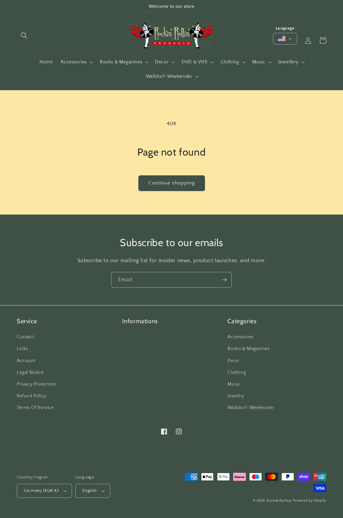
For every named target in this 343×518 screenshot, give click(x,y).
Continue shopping (171, 183)
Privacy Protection (36, 384)
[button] (24, 35)
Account (26, 360)
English (89, 490)
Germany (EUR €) (41, 490)
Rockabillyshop (279, 501)
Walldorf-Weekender (250, 407)
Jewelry (235, 396)
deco (233, 360)
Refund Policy (32, 396)
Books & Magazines (248, 348)
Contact (25, 337)
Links (22, 348)
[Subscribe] (224, 280)
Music (234, 384)
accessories (240, 337)
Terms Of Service (35, 407)
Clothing (236, 372)
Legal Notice (30, 372)
